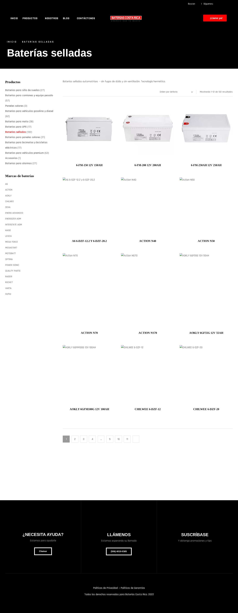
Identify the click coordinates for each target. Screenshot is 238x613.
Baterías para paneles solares (22, 137)
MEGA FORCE (11, 241)
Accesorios (11, 158)
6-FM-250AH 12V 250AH (206, 165)
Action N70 (89, 332)
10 (118, 439)
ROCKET (9, 282)
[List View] (63, 92)
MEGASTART (11, 247)
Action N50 (206, 240)
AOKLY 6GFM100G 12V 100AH (89, 409)
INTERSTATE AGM (13, 224)
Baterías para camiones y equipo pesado (29, 95)
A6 (6, 184)
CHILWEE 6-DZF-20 (206, 409)
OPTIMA (9, 259)
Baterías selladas (15, 132)
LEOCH (8, 236)
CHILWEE (9, 201)
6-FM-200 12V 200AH (148, 165)
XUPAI (8, 294)
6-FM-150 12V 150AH (89, 165)
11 (127, 439)
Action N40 (147, 240)
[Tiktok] (231, 4)
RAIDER (8, 276)
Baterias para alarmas (18, 163)
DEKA (7, 207)
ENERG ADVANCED (14, 213)
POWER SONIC (12, 265)
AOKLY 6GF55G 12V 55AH (206, 332)
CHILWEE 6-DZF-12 (148, 409)
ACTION (8, 189)
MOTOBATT (10, 253)
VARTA (8, 288)
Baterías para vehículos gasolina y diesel (29, 111)
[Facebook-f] (217, 4)
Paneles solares (14, 106)
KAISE (8, 230)
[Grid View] (67, 92)
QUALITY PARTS (12, 270)
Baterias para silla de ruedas (22, 90)
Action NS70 (148, 332)
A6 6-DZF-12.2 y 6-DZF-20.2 (89, 240)
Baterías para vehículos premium (24, 153)
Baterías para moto (16, 121)
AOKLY (8, 195)
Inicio (12, 41)
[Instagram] (224, 4)
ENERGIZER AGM (13, 218)
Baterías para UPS (16, 127)
